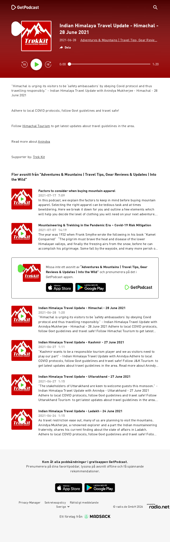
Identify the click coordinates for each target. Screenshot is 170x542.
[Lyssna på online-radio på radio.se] (158, 506)
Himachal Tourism (36, 126)
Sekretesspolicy (55, 502)
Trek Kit (39, 157)
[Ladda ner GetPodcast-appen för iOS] (59, 287)
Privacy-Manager (29, 502)
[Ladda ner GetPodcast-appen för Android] (90, 287)
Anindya (44, 142)
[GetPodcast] (22, 7)
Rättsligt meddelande (84, 502)
